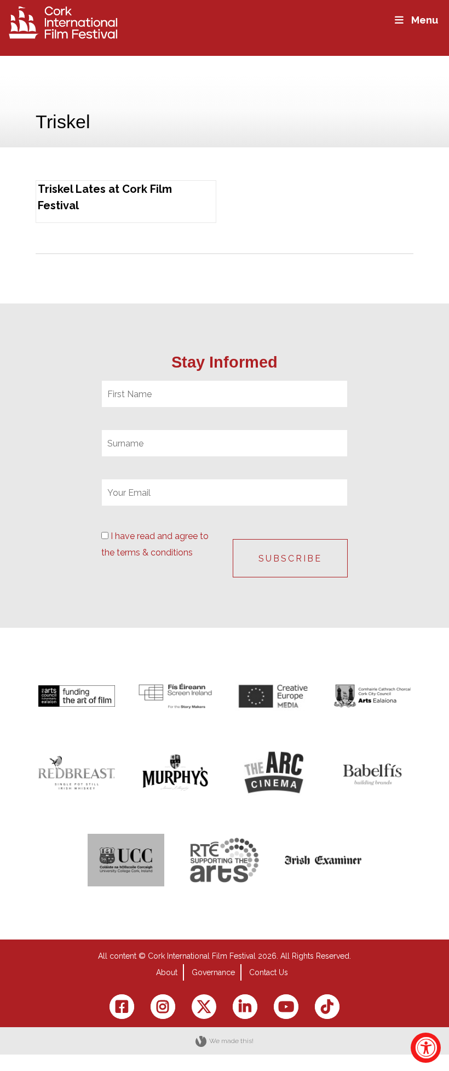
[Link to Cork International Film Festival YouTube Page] (286, 1006)
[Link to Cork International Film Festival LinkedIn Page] (245, 1006)
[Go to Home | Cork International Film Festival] (63, 21)
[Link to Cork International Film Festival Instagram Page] (163, 1006)
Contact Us (268, 972)
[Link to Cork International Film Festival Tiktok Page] (327, 1006)
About (166, 972)
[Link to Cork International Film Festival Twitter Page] (204, 1006)
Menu (424, 20)
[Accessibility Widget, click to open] (426, 1048)
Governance (213, 972)
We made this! (231, 1041)
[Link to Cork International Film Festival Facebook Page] (122, 1006)
